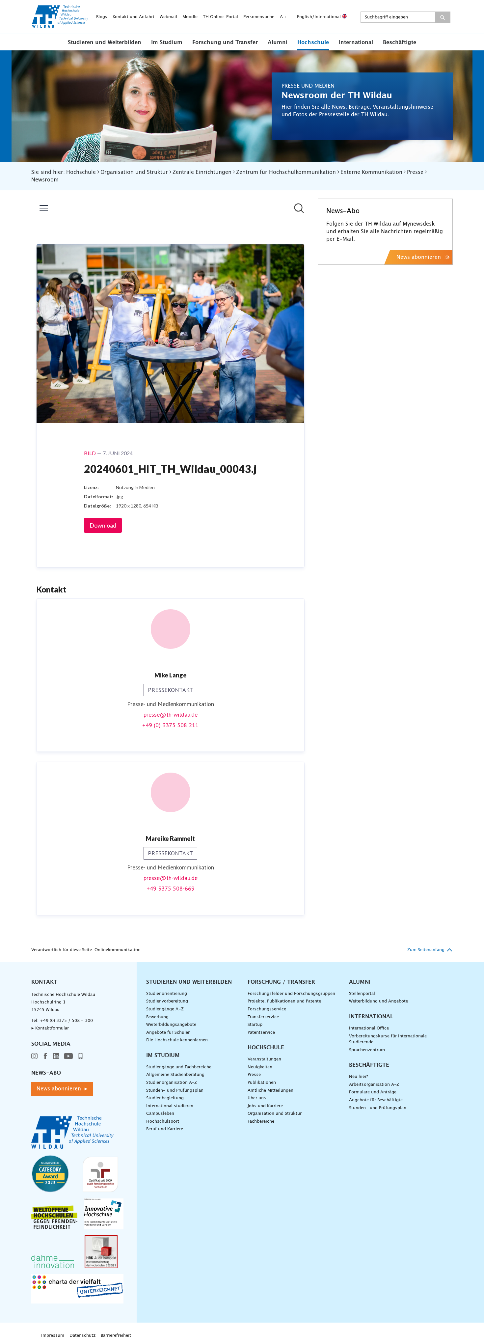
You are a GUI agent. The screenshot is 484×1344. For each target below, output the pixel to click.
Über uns (257, 1098)
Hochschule (313, 42)
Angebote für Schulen (168, 1032)
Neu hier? (358, 1077)
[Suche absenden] (442, 17)
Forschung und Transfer (225, 42)
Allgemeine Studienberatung (175, 1075)
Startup (255, 1025)
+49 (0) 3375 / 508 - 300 (66, 1021)
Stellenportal (362, 994)
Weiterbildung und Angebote (378, 1001)
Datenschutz (82, 1335)
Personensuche (258, 17)
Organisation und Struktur (275, 1113)
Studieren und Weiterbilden (104, 42)
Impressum (52, 1335)
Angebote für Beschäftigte (376, 1100)
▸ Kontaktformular (50, 1028)
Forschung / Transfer (281, 982)
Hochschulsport (162, 1121)
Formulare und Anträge (372, 1092)
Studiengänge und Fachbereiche (178, 1067)
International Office (369, 1028)
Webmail (168, 17)
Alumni (277, 42)
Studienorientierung (166, 994)
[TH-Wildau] (60, 26)
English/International (319, 17)
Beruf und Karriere (164, 1129)
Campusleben (160, 1113)
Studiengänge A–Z (165, 1009)
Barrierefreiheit (116, 1335)
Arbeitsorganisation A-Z (374, 1085)
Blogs (101, 17)
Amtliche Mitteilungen (270, 1090)
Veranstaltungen (264, 1059)
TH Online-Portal (220, 17)
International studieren (169, 1106)
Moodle (190, 17)
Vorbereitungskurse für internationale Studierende (388, 1039)
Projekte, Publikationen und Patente (284, 1001)
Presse (254, 1075)
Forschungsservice (267, 1009)
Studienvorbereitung (167, 1001)
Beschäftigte (399, 42)
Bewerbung (157, 1017)
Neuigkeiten (260, 1067)
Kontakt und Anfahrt (133, 17)
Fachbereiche (261, 1121)
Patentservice (261, 1032)
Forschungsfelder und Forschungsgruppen (291, 994)
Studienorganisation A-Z (171, 1083)
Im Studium (166, 42)
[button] (104, 42)
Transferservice (263, 1017)
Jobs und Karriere (265, 1106)
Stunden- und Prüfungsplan (174, 1090)
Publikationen (262, 1083)
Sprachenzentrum (367, 1050)
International (356, 42)
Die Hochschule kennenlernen (177, 1040)
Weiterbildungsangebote (171, 1025)
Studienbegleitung (165, 1098)
